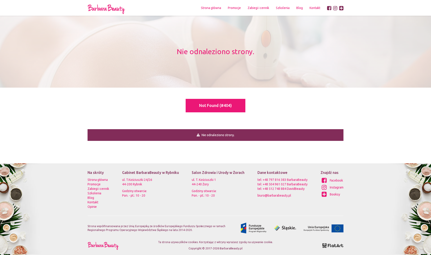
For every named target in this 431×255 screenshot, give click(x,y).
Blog (299, 8)
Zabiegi (258, 8)
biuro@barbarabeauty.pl (274, 195)
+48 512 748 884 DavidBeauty (284, 189)
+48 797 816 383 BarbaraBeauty (285, 180)
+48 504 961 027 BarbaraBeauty (285, 184)
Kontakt (315, 8)
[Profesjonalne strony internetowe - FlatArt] (332, 245)
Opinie (92, 206)
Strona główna (211, 8)
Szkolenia (283, 8)
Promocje (234, 8)
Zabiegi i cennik (98, 189)
